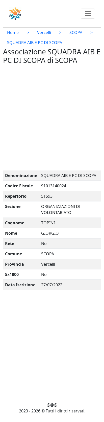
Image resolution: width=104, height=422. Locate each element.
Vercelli (44, 32)
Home (13, 32)
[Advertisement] (52, 118)
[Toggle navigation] (88, 14)
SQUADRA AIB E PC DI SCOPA (34, 42)
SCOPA (75, 32)
